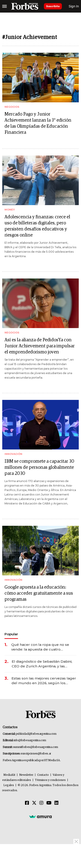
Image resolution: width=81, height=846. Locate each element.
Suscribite (53, 6)
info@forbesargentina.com (30, 740)
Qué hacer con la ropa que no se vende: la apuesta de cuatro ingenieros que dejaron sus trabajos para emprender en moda (42, 647)
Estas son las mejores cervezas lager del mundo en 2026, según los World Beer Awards (43, 680)
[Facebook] (27, 803)
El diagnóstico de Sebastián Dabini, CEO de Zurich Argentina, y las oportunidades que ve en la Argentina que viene (42, 663)
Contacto (43, 775)
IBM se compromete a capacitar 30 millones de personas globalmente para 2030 (39, 467)
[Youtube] (49, 803)
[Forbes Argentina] (24, 6)
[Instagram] (41, 803)
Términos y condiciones (50, 780)
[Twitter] (34, 803)
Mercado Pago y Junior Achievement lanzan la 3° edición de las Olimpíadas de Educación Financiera (37, 123)
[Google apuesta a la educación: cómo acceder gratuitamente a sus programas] (40, 550)
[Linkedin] (56, 803)
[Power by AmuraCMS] (40, 816)
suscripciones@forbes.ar (36, 753)
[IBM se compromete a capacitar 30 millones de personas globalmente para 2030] (40, 424)
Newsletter (26, 775)
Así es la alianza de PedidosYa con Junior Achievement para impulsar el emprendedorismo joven (39, 346)
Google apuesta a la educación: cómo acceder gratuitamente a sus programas (38, 593)
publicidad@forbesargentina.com (36, 733)
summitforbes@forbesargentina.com (35, 747)
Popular (11, 634)
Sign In (74, 6)
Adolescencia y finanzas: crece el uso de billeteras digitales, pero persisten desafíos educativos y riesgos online (37, 226)
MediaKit (9, 775)
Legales (8, 785)
